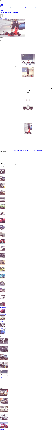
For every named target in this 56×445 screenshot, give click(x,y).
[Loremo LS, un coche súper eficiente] (2, 299)
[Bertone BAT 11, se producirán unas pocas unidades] (2, 236)
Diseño (2, 9)
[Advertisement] (28, 48)
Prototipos (2, 3)
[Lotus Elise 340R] (2, 292)
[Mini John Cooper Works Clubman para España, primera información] (2, 243)
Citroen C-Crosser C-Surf (2, 279)
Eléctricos (4, 18)
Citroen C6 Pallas (1, 321)
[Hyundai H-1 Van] (2, 250)
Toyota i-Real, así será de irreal (26, 150)
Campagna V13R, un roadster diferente (3, 307)
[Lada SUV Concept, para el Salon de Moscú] (2, 208)
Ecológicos (1, 18)
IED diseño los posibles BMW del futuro (3, 328)
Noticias (2, 4)
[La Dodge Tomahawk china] (2, 285)
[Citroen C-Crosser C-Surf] (2, 278)
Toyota (4, 42)
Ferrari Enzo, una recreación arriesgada (3, 314)
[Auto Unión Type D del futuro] (2, 215)
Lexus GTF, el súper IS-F (2, 335)
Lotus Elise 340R (1, 293)
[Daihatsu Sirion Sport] (2, 271)
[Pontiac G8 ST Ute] (2, 257)
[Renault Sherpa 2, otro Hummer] (2, 264)
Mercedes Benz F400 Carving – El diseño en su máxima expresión (36, 150)
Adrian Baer (3, 17)
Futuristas (6, 18)
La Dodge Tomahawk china (2, 286)
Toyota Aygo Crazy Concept (19, 150)
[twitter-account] (1, 5)
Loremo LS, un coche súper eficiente (3, 300)
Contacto (2, 2)
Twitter (5, 440)
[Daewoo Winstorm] (2, 229)
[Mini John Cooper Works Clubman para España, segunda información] (2, 222)
